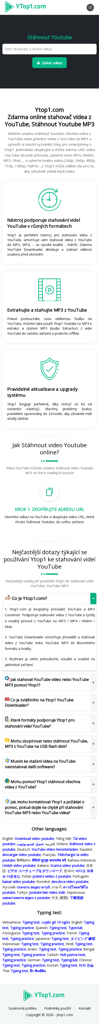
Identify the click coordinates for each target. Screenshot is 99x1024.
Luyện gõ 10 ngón (56, 922)
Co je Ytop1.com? (29, 598)
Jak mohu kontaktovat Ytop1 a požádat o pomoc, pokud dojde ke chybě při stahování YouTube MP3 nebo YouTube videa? (44, 807)
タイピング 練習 (83, 938)
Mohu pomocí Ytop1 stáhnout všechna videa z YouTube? (42, 784)
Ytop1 (27, 7)
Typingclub (69, 960)
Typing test (31, 922)
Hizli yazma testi (72, 954)
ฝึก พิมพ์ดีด (38, 970)
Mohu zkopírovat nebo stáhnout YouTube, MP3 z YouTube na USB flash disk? (46, 743)
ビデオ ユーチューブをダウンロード (34, 870)
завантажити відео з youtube (26, 897)
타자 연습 (86, 965)
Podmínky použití (57, 1008)
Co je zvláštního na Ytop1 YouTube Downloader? (39, 702)
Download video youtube (34, 838)
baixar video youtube (18, 881)
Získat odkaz (52, 62)
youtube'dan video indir (47, 892)
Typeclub (75, 927)
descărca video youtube (69, 881)
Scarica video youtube (67, 865)
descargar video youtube (21, 854)
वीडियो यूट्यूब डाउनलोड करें (49, 860)
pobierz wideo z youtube (52, 876)
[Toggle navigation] (90, 7)
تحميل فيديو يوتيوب (30, 844)
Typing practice (22, 927)
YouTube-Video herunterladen (54, 849)
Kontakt (85, 1008)
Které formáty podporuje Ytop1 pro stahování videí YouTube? (40, 723)
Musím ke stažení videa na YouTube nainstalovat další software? (40, 764)
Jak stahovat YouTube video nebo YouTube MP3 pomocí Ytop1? (47, 682)
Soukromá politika (22, 1008)
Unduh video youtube (19, 865)
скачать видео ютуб (33, 887)
